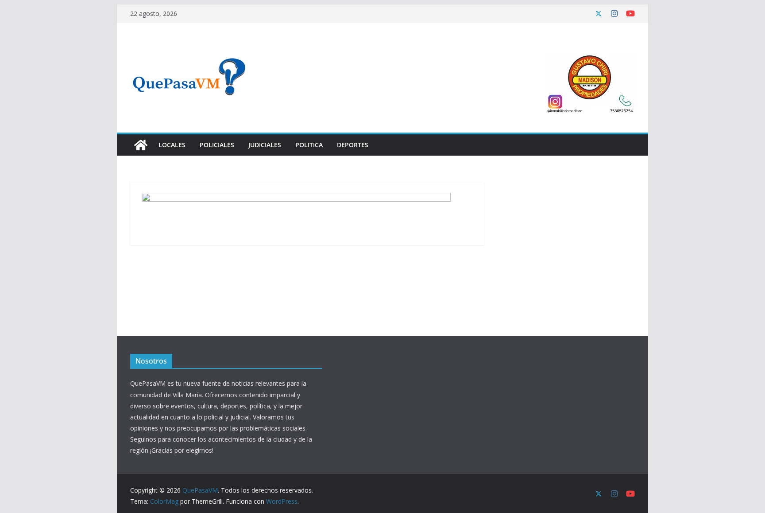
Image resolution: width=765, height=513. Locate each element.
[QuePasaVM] (140, 145)
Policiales (217, 145)
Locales (171, 145)
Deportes (352, 145)
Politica (309, 145)
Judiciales (264, 145)
